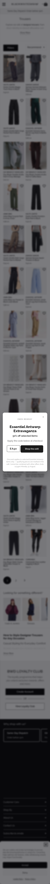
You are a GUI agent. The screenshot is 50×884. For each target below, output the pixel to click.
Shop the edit (32, 449)
